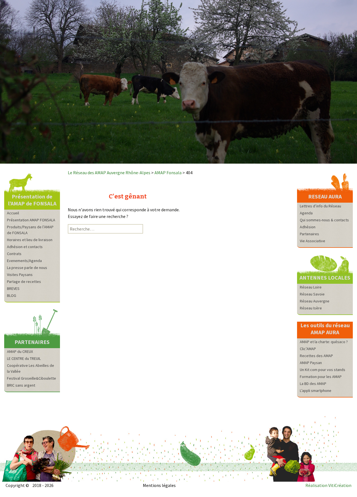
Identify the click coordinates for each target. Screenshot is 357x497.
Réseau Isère (311, 308)
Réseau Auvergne (314, 301)
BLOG (11, 295)
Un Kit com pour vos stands (322, 369)
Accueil (13, 212)
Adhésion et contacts (25, 246)
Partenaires (309, 233)
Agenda (306, 212)
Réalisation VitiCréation (328, 485)
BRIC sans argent (21, 385)
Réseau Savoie (312, 294)
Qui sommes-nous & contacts (324, 219)
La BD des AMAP (313, 383)
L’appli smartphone (315, 390)
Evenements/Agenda (24, 260)
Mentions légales (159, 485)
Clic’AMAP (308, 348)
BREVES (13, 288)
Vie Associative (312, 240)
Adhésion (307, 226)
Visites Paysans (20, 274)
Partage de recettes (24, 281)
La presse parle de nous (27, 267)
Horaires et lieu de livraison (29, 239)
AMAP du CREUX (20, 351)
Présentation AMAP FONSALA (31, 219)
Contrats (14, 253)
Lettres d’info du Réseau (320, 206)
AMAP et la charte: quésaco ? (324, 341)
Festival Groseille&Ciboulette (31, 378)
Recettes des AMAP (316, 355)
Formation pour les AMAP (321, 376)
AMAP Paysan (311, 362)
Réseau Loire (311, 287)
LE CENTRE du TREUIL (24, 358)
